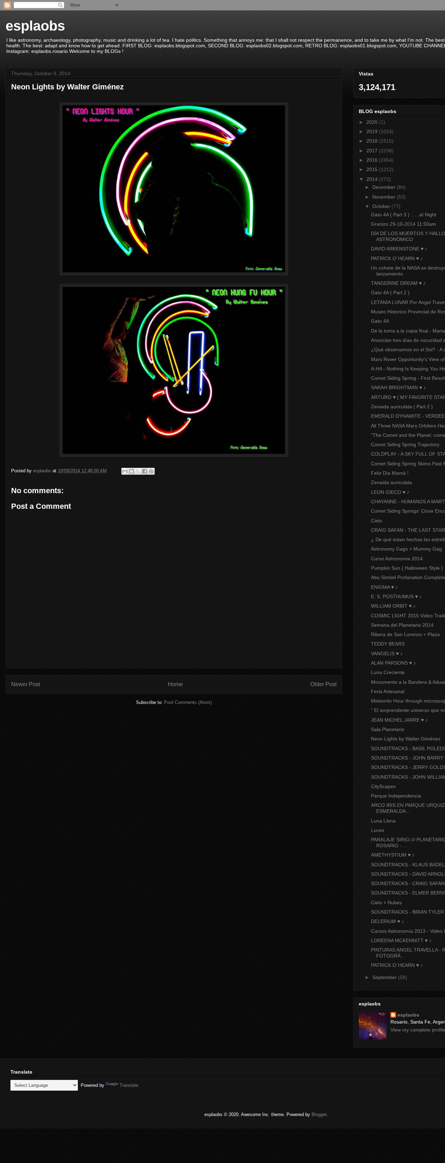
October (381, 206)
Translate (129, 1085)
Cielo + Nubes (386, 902)
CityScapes (383, 786)
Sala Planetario (387, 729)
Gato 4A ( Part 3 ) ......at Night (403, 214)
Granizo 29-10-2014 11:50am (403, 224)
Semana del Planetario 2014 (402, 625)
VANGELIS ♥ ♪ (387, 653)
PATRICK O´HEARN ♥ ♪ (397, 258)
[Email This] (124, 471)
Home (175, 684)
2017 (372, 150)
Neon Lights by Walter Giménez (405, 738)
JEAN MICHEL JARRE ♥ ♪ (399, 720)
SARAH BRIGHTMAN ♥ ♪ (398, 387)
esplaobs (35, 25)
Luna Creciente (388, 672)
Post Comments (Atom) (188, 702)
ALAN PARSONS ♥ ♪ (393, 663)
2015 (372, 169)
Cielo (376, 520)
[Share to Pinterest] (151, 471)
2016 (372, 160)
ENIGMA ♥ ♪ (384, 587)
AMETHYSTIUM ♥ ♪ (392, 855)
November (384, 197)
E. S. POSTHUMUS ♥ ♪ (396, 596)
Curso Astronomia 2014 (397, 558)
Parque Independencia (396, 796)
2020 (372, 122)
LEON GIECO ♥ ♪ (390, 492)
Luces (377, 830)
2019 (372, 131)
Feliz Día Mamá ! (389, 473)
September (385, 977)
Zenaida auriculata (391, 482)
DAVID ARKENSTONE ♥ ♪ (399, 248)
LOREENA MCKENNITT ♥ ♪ (401, 940)
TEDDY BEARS (388, 644)
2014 (372, 179)
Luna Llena (383, 821)
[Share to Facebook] (144, 471)
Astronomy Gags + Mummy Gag (406, 549)
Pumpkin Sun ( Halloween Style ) (407, 568)
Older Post (323, 684)
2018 (372, 141)
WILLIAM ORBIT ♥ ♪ (393, 606)
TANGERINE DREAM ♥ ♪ (398, 283)
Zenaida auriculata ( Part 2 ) (402, 406)
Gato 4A (380, 321)
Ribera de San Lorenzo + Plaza (405, 634)
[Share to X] (138, 471)
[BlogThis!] (131, 471)
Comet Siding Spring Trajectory (405, 444)
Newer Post (25, 684)
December (384, 187)
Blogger (319, 1114)
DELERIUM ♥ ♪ (387, 921)
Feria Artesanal (387, 691)
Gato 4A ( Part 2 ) (390, 292)
